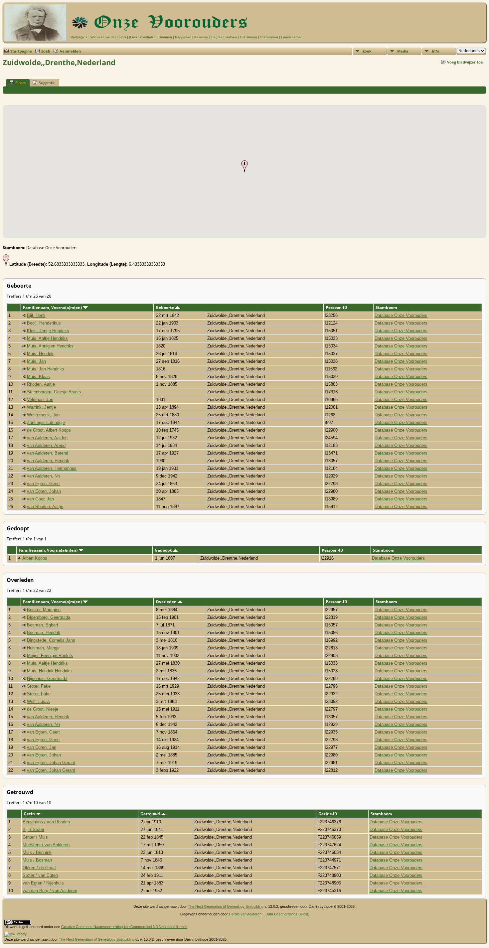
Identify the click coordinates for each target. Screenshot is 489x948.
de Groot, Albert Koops (49, 430)
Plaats (20, 82)
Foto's (121, 37)
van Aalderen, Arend (46, 445)
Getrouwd (150, 814)
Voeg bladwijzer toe (465, 62)
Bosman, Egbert (42, 624)
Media (402, 51)
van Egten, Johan (44, 491)
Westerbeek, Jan (43, 414)
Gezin (30, 814)
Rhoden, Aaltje (41, 384)
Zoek (45, 51)
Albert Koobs (34, 558)
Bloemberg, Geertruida (48, 617)
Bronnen (165, 37)
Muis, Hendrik (40, 353)
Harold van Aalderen (245, 914)
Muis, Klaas (38, 376)
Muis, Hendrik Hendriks (49, 670)
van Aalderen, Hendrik (48, 460)
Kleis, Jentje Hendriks (48, 330)
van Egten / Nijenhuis (43, 882)
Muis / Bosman (37, 860)
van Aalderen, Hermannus (52, 468)
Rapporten (183, 37)
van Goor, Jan (40, 498)
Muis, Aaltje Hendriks (47, 338)
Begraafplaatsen (224, 37)
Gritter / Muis (35, 837)
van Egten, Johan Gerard (51, 762)
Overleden (167, 602)
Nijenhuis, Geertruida (47, 678)
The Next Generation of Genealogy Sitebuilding (225, 906)
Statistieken (269, 37)
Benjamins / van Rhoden (46, 821)
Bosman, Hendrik (43, 632)
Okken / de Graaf (39, 867)
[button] (244, 166)
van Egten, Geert (43, 483)
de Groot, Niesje (42, 709)
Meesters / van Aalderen (46, 844)
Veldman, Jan (40, 399)
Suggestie (47, 82)
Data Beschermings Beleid (286, 914)
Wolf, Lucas (38, 701)
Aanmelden (70, 51)
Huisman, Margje (43, 647)
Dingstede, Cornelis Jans (51, 640)
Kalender (201, 37)
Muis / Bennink (37, 852)
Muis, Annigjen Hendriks (50, 345)
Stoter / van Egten (40, 875)
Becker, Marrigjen (44, 609)
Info (435, 51)
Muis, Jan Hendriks (45, 368)
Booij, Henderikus (44, 323)
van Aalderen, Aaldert (47, 437)
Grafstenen (248, 37)
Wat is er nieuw (102, 37)
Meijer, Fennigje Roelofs (50, 655)
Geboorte (165, 307)
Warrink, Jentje (41, 407)
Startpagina (78, 37)
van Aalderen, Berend (47, 453)
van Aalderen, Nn (43, 476)
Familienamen (291, 37)
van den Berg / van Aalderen (50, 890)
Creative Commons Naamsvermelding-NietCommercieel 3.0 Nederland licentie (124, 927)
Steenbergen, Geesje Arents (54, 391)
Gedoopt (164, 550)
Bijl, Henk (36, 315)
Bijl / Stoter (33, 829)
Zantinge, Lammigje (46, 422)
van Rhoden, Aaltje (45, 506)
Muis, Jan (36, 361)
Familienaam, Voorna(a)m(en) (53, 307)
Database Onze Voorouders (401, 315)
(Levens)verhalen (142, 37)
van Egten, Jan (41, 747)
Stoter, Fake (39, 686)
